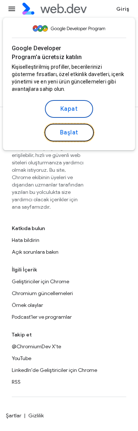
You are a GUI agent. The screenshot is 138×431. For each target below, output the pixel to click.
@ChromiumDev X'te (36, 346)
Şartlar (13, 415)
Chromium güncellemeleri (42, 293)
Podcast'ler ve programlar (42, 317)
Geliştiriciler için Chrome (40, 281)
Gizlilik (36, 415)
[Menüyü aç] (11, 9)
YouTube (21, 358)
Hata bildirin (25, 240)
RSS (16, 382)
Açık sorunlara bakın (35, 252)
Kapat (69, 109)
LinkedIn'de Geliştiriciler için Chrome (54, 370)
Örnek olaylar (27, 305)
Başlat (69, 132)
